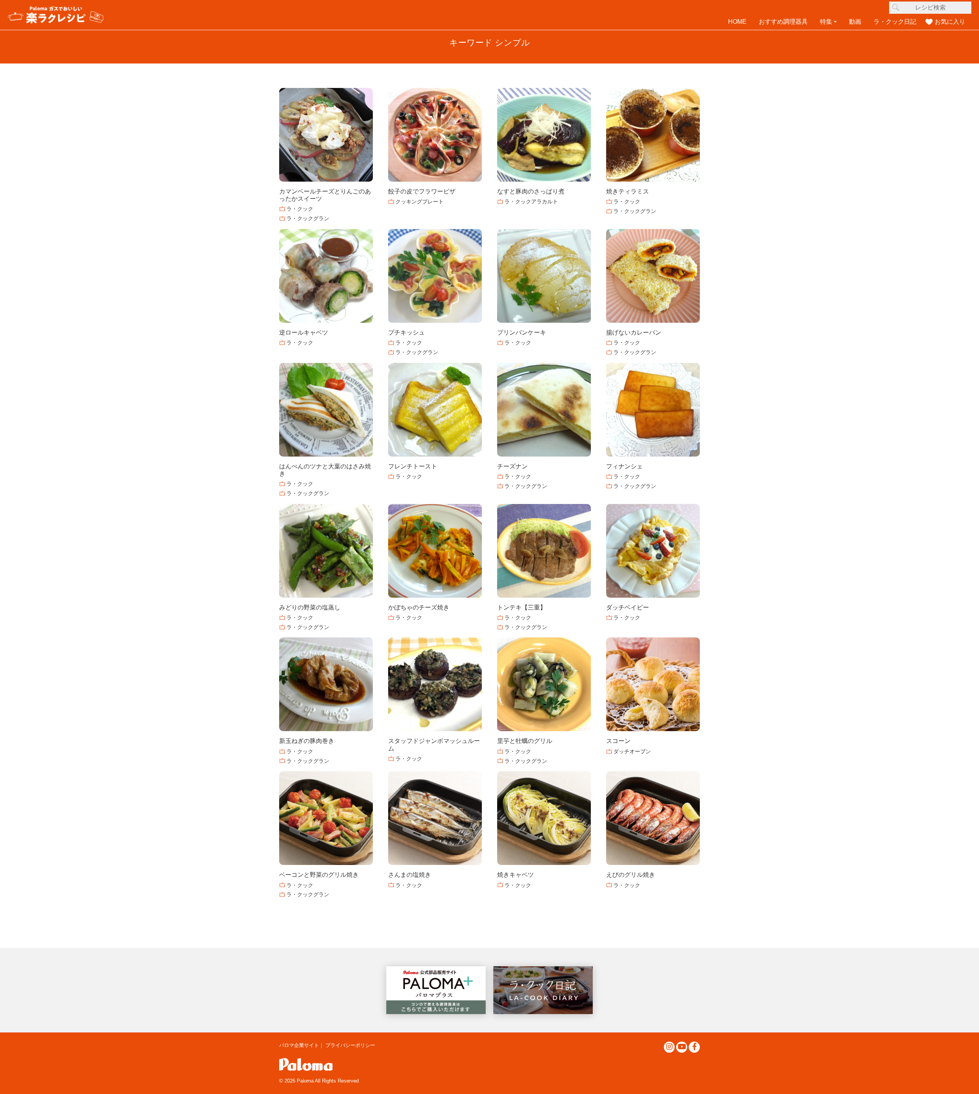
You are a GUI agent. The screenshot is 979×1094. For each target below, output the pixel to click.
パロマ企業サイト (299, 1045)
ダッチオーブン (632, 751)
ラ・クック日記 (894, 21)
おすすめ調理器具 (783, 21)
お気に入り (950, 21)
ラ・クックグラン (307, 218)
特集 (826, 21)
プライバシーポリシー (350, 1045)
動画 (855, 21)
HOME (737, 21)
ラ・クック (299, 209)
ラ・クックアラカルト (531, 201)
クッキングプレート (419, 201)
